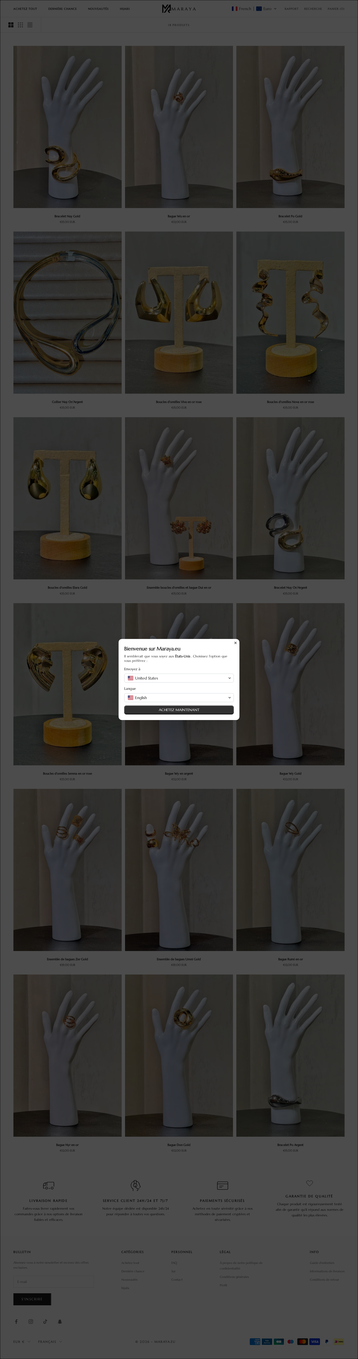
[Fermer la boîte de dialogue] (235, 643)
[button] (179, 678)
